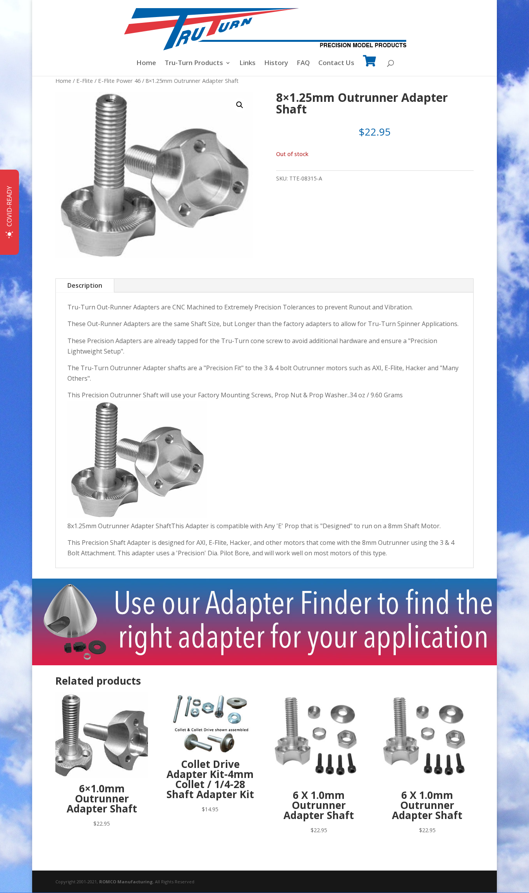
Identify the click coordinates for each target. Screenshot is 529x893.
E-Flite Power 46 (119, 80)
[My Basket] (369, 66)
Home (146, 63)
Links (247, 63)
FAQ (303, 63)
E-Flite (84, 80)
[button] (240, 105)
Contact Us (336, 63)
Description (84, 285)
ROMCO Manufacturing (126, 881)
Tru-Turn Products (194, 63)
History (276, 63)
